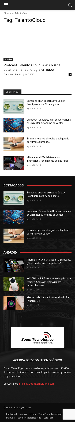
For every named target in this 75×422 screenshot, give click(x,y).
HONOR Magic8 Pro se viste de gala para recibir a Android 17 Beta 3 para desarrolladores (49, 282)
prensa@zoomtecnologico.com (37, 383)
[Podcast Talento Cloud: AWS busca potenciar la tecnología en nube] (37, 44)
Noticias (8, 59)
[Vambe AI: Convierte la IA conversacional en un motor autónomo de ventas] (13, 125)
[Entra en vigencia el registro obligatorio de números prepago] (13, 144)
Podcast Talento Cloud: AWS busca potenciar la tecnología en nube (32, 67)
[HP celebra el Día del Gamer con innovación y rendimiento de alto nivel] (13, 163)
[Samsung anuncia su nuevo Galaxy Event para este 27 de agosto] (13, 106)
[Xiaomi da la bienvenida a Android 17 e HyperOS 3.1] (13, 303)
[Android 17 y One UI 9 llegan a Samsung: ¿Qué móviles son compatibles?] (13, 265)
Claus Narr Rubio (12, 74)
